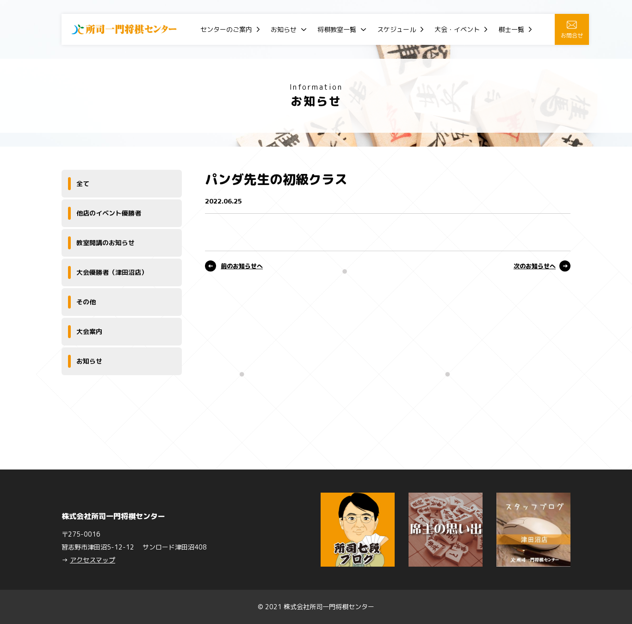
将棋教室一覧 (336, 29)
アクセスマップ (92, 560)
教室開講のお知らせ (105, 242)
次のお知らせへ (535, 266)
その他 (86, 301)
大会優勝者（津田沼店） (112, 272)
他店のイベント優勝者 (108, 213)
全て (82, 183)
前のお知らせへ (242, 266)
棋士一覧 (511, 29)
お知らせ (284, 29)
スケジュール (396, 29)
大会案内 (89, 331)
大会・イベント (457, 29)
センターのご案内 (226, 29)
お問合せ (572, 35)
